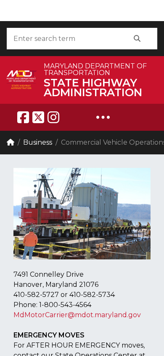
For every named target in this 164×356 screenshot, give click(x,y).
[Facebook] (23, 117)
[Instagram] (53, 117)
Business (37, 142)
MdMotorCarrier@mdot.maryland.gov (77, 315)
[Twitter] (38, 117)
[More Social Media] (103, 117)
